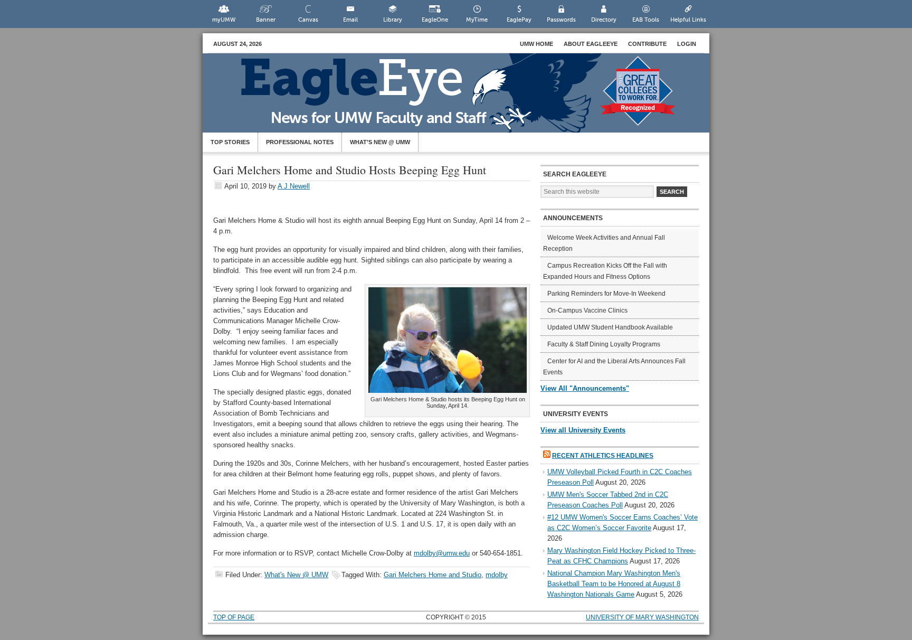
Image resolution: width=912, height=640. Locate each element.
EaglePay (519, 19)
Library (392, 19)
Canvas (308, 19)
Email (350, 19)
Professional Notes (300, 142)
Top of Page (233, 617)
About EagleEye (591, 44)
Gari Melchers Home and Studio (432, 575)
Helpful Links (688, 19)
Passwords (561, 19)
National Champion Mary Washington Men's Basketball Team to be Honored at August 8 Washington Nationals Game (613, 583)
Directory (603, 19)
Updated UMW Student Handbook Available (610, 327)
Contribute (647, 44)
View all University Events (582, 430)
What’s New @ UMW (380, 142)
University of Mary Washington (642, 617)
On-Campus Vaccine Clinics (587, 310)
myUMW (223, 19)
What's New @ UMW (296, 575)
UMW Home (536, 44)
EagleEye (466, 98)
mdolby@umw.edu (442, 553)
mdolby (497, 575)
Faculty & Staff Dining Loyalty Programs (603, 344)
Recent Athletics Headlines (602, 455)
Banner (266, 19)
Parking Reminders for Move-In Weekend (606, 293)
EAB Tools (645, 19)
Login (686, 44)
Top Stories (230, 142)
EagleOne (435, 19)
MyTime (477, 19)
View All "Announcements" (584, 388)
